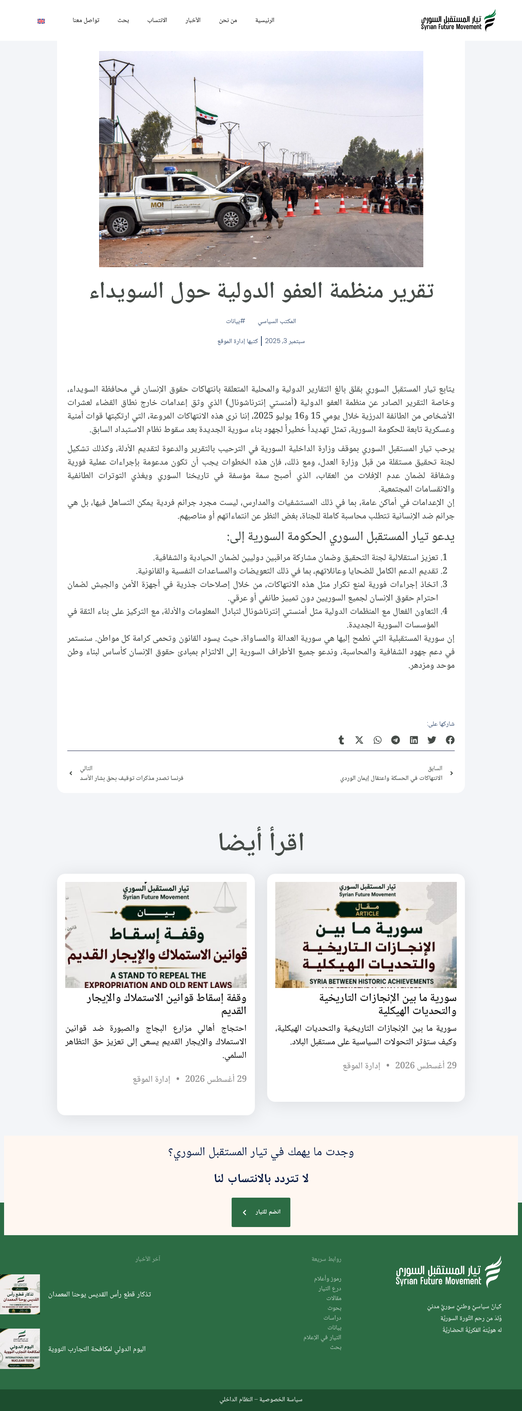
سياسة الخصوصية (281, 1399)
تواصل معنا (86, 20)
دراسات (332, 1318)
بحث (123, 20)
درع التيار (330, 1288)
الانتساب (157, 20)
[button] (450, 740)
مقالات (333, 1298)
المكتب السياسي (277, 321)
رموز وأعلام (327, 1279)
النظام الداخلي (236, 1399)
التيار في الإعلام (322, 1337)
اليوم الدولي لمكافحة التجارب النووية (97, 1348)
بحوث (334, 1308)
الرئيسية (264, 20)
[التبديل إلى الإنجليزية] (41, 20)
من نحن (228, 20)
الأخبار (193, 20)
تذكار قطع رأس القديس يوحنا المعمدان (99, 1293)
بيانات (233, 321)
